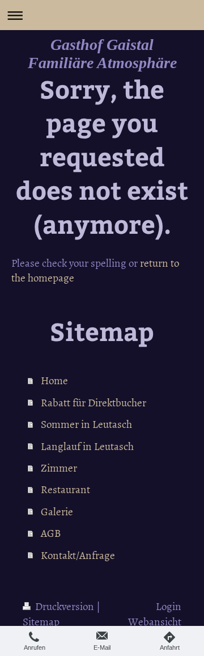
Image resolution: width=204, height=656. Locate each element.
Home (54, 380)
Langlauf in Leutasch (87, 446)
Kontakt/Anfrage (78, 554)
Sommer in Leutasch (86, 423)
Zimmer (59, 467)
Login (168, 606)
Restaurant (65, 489)
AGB (51, 532)
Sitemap (41, 621)
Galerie (57, 511)
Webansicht (154, 621)
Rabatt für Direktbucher (93, 402)
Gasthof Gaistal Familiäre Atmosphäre (102, 54)
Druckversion (64, 606)
